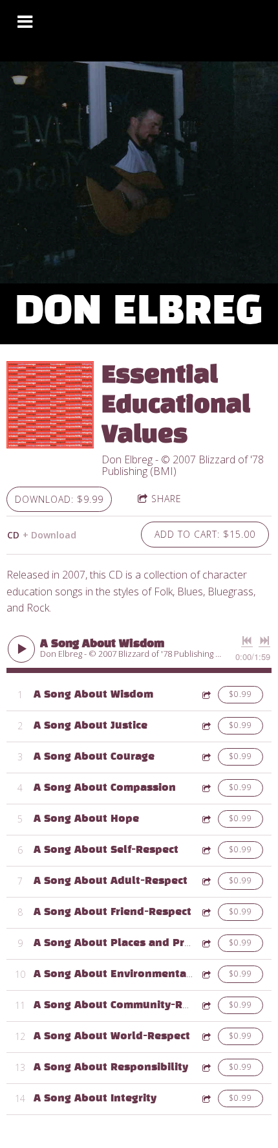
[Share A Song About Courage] (205, 757)
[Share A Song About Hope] (205, 819)
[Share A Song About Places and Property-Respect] (205, 943)
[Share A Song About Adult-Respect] (205, 881)
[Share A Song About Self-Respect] (205, 850)
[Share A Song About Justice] (205, 726)
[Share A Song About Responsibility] (205, 1067)
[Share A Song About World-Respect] (205, 1036)
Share (166, 498)
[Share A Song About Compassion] (205, 788)
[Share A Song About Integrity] (205, 1098)
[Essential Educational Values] (50, 404)
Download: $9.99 (59, 499)
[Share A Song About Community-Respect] (205, 1005)
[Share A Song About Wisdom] (205, 695)
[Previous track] (247, 640)
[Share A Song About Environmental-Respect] (205, 974)
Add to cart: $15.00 (205, 534)
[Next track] (264, 640)
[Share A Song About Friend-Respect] (205, 912)
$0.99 (240, 694)
